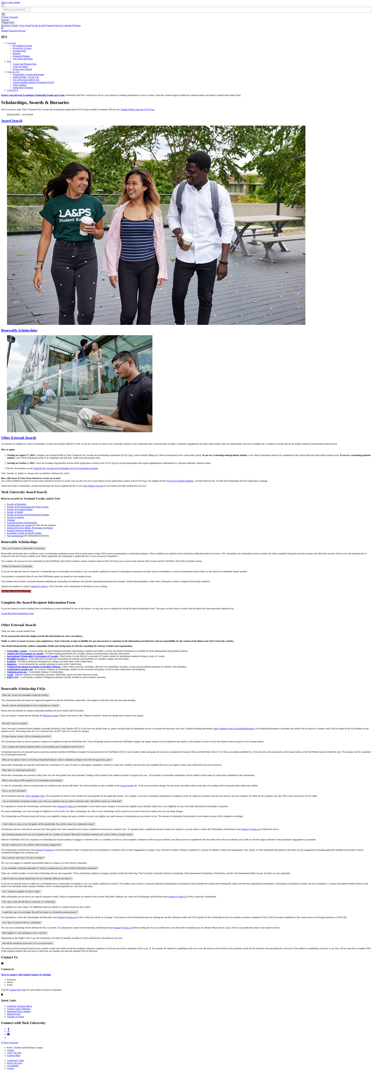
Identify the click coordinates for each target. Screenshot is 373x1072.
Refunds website (50, 715)
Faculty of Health (15, 512)
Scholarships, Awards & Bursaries (28, 74)
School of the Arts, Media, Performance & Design (30, 528)
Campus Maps (13, 1055)
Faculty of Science (15, 517)
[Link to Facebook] (8, 1029)
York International (15, 535)
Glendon (11, 520)
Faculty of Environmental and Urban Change (28, 507)
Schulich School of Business (20, 530)
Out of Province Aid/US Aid (26, 79)
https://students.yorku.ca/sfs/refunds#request (234, 728)
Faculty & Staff (38, 25)
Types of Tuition (20, 66)
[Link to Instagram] (8, 1031)
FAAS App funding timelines (180, 481)
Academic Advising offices (19, 1006)
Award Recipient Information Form (17, 613)
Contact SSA (15, 990)
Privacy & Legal (14, 1063)
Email (28, 25)
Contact (10, 1050)
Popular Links (8, 23)
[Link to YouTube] (8, 1034)
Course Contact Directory (19, 1009)
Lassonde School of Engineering (22, 522)
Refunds (17, 53)
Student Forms (13, 1014)
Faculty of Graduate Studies (20, 509)
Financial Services (54, 25)
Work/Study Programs (23, 87)
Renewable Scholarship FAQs (15, 591)
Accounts (11, 43)
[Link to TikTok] (8, 1037)
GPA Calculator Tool (34, 796)
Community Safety (15, 1060)
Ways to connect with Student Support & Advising (26, 974)
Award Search (11, 121)
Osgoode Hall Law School (19, 525)
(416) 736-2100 (14, 1053)
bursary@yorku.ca (39, 586)
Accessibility (13, 1065)
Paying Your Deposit (22, 69)
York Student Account (93, 486)
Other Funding (19, 85)
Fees (9, 61)
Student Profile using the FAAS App (137, 109)
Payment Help (19, 51)
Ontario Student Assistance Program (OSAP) (33, 82)
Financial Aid (13, 72)
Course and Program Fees (25, 64)
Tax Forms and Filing (23, 58)
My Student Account (22, 45)
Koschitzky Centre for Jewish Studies (24, 533)
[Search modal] (2, 28)
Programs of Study (9, 25)
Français (5, 20)
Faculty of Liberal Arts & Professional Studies (28, 514)
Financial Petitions (21, 56)
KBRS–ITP (13, 677)
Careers (10, 1068)
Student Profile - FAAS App (26, 77)
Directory (76, 25)
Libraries (68, 25)
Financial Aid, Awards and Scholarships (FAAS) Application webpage (65, 468)
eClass (22, 25)
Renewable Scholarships (19, 330)
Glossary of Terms (15, 1016)
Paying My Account (22, 48)
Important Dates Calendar (19, 1011)
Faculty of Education (16, 504)
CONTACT (12, 90)
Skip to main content (10, 2)
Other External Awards (18, 438)
